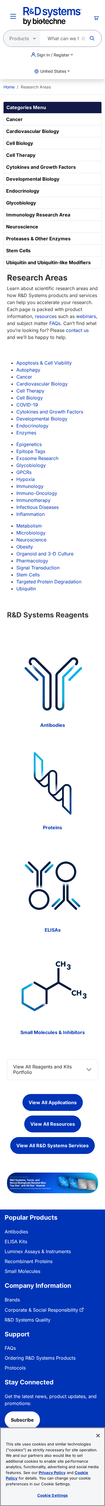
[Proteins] (52, 783)
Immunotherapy (33, 500)
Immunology (29, 486)
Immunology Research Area (38, 215)
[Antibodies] (52, 680)
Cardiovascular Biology (32, 131)
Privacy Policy (52, 1472)
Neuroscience (22, 227)
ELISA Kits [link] (16, 1241)
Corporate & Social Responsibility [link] (41, 1310)
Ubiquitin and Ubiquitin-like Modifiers (48, 262)
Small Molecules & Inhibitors (52, 1032)
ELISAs (53, 930)
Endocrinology (22, 191)
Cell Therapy (21, 155)
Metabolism (29, 526)
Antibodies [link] (16, 1232)
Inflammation (30, 514)
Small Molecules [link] (22, 1271)
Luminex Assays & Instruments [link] (38, 1251)
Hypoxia (25, 479)
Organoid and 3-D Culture (45, 554)
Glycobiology (21, 203)
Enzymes (26, 433)
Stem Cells (18, 250)
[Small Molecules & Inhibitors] (52, 988)
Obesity (24, 547)
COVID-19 (27, 405)
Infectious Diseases (37, 507)
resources (46, 316)
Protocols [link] (15, 1368)
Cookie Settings (52, 1495)
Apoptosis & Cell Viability (44, 363)
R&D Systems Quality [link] (27, 1320)
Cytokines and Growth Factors (41, 167)
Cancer (14, 119)
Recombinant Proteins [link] (28, 1261)
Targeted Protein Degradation (48, 582)
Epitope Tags (30, 451)
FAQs (54, 323)
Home (9, 86)
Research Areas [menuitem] (36, 86)
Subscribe (22, 1420)
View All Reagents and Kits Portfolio (42, 1069)
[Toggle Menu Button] (13, 16)
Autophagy (28, 370)
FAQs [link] (10, 1348)
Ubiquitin (26, 589)
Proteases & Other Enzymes (38, 238)
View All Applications (53, 1102)
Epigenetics (29, 444)
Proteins (52, 827)
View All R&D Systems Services (52, 1145)
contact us (77, 330)
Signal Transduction (38, 568)
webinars (86, 316)
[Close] (98, 1435)
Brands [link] (12, 1300)
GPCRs (24, 472)
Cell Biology (19, 143)
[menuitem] (9, 87)
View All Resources (52, 1124)
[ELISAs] (52, 885)
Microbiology (31, 533)
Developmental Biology (33, 179)
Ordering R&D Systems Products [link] (40, 1358)
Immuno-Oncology (36, 493)
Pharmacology (32, 561)
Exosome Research (37, 458)
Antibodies (52, 725)
